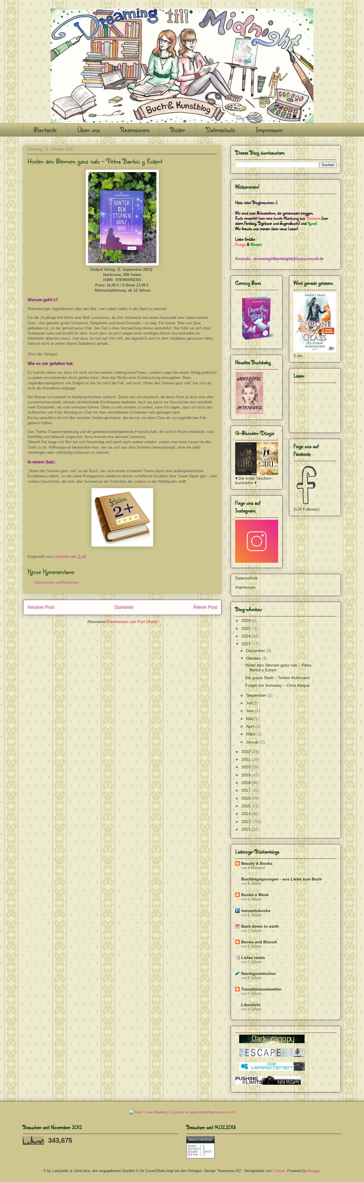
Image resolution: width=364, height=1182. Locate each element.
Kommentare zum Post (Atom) (132, 622)
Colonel (279, 1171)
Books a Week (255, 894)
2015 (246, 806)
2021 (246, 759)
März (251, 734)
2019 (246, 775)
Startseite (45, 129)
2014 (246, 813)
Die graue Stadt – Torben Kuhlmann (277, 677)
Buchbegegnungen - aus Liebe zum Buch (281, 879)
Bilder (177, 129)
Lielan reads (253, 957)
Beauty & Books (256, 863)
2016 (246, 798)
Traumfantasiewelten (261, 989)
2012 (246, 829)
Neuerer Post (41, 607)
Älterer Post (205, 607)
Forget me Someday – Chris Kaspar (277, 685)
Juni (250, 710)
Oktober (254, 658)
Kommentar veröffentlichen (57, 582)
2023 (246, 643)
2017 (246, 790)
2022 (246, 751)
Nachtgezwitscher (258, 973)
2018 (246, 782)
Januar (253, 742)
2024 (246, 636)
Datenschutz (220, 129)
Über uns (88, 129)
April (250, 726)
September (256, 695)
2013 (246, 821)
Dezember (256, 650)
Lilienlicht (250, 1004)
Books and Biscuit (259, 942)
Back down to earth (260, 926)
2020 (246, 767)
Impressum (269, 129)
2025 (246, 628)
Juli (249, 703)
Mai (250, 718)
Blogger (314, 1171)
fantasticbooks (255, 910)
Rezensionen (134, 129)
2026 (246, 620)
